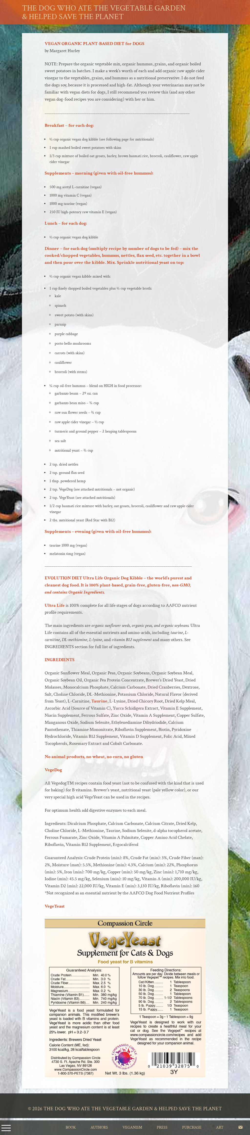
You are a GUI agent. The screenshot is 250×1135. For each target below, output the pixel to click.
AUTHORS (99, 1127)
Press (162, 1127)
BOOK (71, 1127)
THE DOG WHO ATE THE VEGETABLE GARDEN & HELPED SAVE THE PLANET (104, 12)
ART (219, 1127)
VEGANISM (132, 1127)
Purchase (191, 1127)
